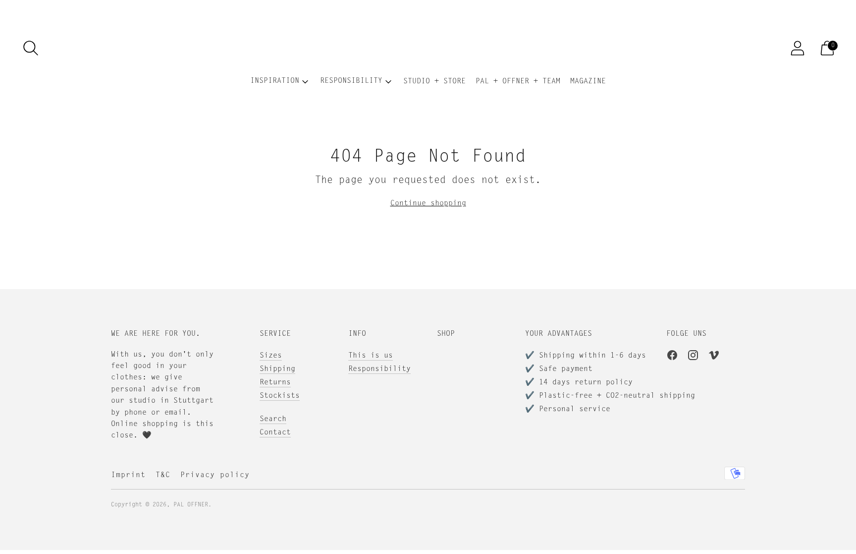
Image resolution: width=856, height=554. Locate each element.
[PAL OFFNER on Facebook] (672, 357)
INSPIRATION (274, 81)
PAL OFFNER (190, 505)
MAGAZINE (588, 81)
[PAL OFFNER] (428, 48)
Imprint (128, 475)
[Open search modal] (31, 48)
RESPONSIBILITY (351, 81)
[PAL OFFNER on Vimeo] (714, 357)
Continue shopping (428, 203)
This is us (370, 356)
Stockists (280, 396)
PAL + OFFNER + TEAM (518, 81)
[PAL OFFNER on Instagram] (693, 357)
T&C (163, 475)
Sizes (271, 356)
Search (273, 419)
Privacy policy (215, 475)
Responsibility (379, 369)
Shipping (277, 369)
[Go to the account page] (797, 48)
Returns (275, 382)
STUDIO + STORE (434, 81)
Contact (275, 432)
